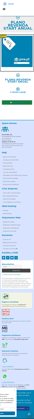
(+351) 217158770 (8, 367)
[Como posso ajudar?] (29, 414)
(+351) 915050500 (8, 382)
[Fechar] (14, 390)
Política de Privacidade (11, 275)
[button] (4, 9)
